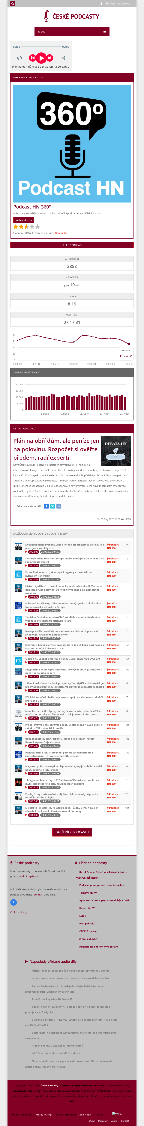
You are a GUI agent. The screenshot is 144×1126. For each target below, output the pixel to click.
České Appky (84, 1114)
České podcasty (19, 912)
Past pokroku (87, 923)
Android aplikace (28, 876)
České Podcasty (49, 1085)
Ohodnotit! (61, 233)
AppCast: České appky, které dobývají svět (104, 900)
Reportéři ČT (87, 908)
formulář (38, 894)
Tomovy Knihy (88, 892)
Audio (114, 1120)
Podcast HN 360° (113, 546)
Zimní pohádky (88, 939)
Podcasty (103, 1120)
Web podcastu (24, 220)
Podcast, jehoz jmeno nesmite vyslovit (102, 885)
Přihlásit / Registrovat (118, 3)
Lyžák (82, 915)
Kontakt (125, 1120)
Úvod (91, 1120)
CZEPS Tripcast (88, 931)
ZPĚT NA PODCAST (72, 245)
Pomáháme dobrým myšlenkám (98, 946)
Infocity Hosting (43, 1114)
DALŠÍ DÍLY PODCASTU (72, 832)
